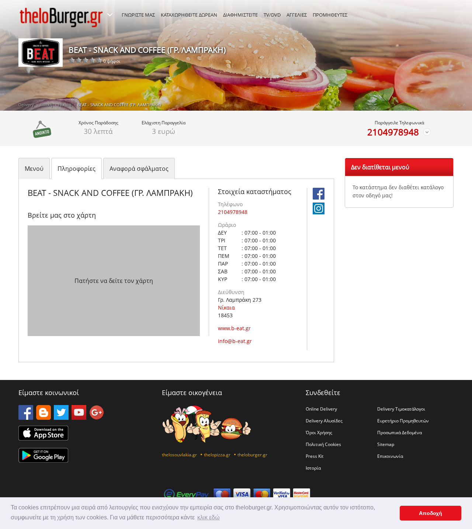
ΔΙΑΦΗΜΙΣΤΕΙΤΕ (240, 14)
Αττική (46, 104)
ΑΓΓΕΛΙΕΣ (297, 14)
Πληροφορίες (77, 169)
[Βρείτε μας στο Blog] (43, 418)
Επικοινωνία (390, 456)
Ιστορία (313, 468)
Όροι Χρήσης (319, 432)
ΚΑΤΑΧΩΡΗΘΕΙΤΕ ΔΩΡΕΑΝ (189, 14)
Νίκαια (65, 104)
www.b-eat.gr (234, 328)
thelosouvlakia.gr (179, 454)
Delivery (26, 104)
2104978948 (393, 132)
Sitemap (385, 444)
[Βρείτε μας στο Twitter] (61, 418)
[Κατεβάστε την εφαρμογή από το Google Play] (43, 460)
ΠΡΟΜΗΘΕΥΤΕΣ (330, 14)
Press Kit (314, 456)
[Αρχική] (61, 17)
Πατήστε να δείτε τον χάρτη (113, 281)
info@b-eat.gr (235, 341)
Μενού (34, 169)
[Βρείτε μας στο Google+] (96, 418)
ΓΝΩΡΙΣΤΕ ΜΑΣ (138, 14)
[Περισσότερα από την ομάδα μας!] (110, 14)
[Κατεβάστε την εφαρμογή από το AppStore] (43, 438)
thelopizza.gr (217, 454)
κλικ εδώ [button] (208, 517)
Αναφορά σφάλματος (139, 169)
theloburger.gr (252, 454)
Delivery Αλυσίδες (324, 420)
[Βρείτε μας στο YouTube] (79, 418)
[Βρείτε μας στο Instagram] (318, 212)
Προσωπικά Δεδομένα (399, 432)
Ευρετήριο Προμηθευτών (403, 420)
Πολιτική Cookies (323, 444)
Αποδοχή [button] (430, 513)
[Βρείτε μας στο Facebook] (318, 197)
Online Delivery (321, 409)
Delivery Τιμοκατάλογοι (401, 409)
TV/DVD (272, 14)
